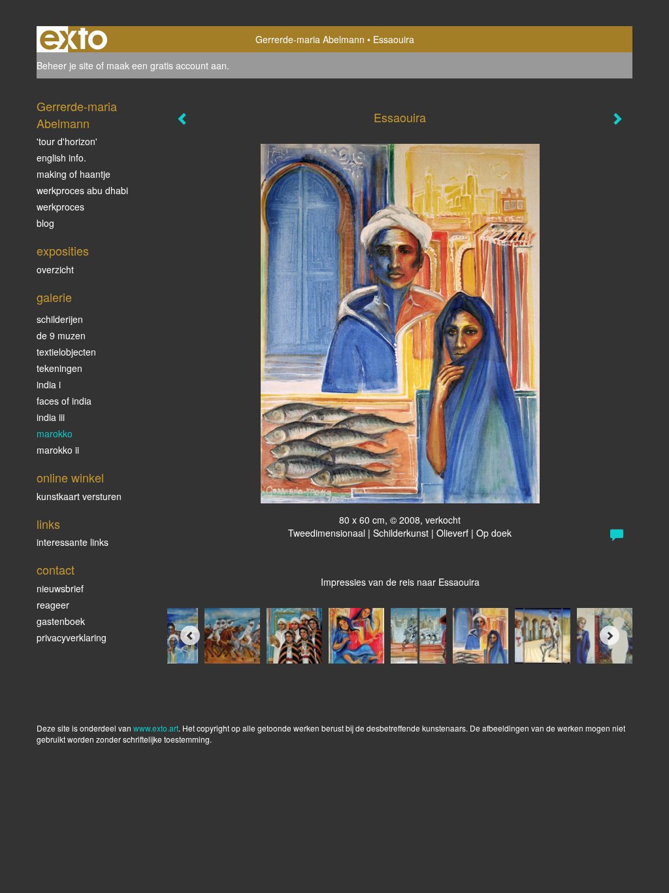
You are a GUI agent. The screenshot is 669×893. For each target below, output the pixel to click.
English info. (61, 157)
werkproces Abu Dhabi (82, 190)
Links (48, 524)
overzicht (55, 269)
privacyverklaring (71, 637)
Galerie (54, 297)
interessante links (72, 541)
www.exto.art (155, 727)
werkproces (60, 206)
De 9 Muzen (61, 335)
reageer (53, 604)
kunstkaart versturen (79, 496)
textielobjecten (66, 351)
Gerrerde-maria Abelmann (310, 39)
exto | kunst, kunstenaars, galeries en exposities (73, 39)
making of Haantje (73, 173)
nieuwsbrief (60, 588)
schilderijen (60, 319)
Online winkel (70, 477)
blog (45, 222)
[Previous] (190, 635)
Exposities (63, 251)
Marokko (55, 433)
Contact (55, 570)
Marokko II (58, 449)
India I (49, 384)
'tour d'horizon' (67, 141)
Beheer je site (65, 65)
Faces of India (64, 400)
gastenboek (61, 621)
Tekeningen (59, 368)
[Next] (609, 635)
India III (51, 417)
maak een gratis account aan (166, 65)
